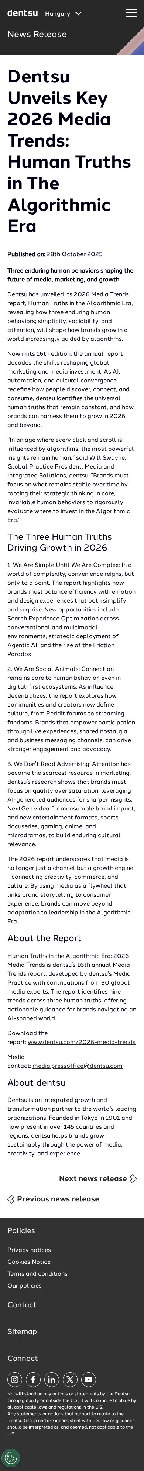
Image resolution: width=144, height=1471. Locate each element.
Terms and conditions (37, 1274)
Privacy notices (29, 1250)
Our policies (24, 1286)
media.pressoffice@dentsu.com (77, 1066)
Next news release (94, 1179)
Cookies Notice (29, 1262)
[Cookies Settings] (10, 1458)
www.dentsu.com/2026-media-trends (82, 1043)
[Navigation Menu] (131, 13)
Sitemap (22, 1332)
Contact (22, 1305)
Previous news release (57, 1199)
